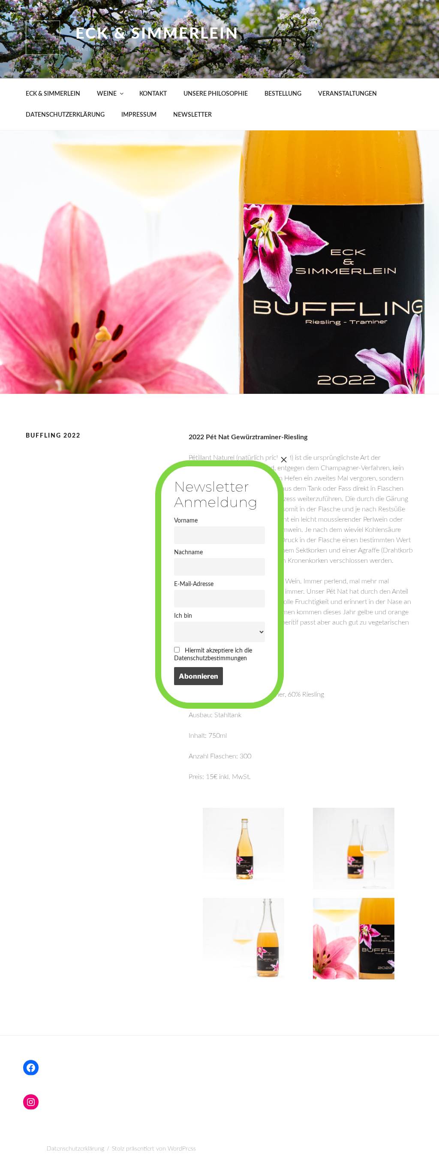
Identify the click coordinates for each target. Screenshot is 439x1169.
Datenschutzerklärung (75, 1149)
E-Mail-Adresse (193, 584)
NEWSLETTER (192, 115)
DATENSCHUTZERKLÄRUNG (65, 115)
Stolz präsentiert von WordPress (154, 1149)
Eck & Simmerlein (157, 34)
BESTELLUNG (283, 94)
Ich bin (183, 616)
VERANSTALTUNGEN (347, 94)
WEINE (107, 94)
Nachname (188, 552)
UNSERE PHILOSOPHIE (215, 94)
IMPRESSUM (138, 115)
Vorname (186, 520)
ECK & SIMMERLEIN (53, 94)
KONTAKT (153, 94)
